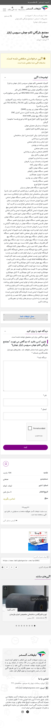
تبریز (33, 599)
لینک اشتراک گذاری (40, 557)
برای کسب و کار (38, 15)
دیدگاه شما (42, 357)
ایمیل (44, 409)
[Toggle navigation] (4, 10)
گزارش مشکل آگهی (9, 520)
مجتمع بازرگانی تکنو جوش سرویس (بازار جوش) (28, 34)
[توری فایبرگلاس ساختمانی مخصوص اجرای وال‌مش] (25, 599)
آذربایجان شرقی (40, 599)
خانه (46, 15)
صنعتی (37, 19)
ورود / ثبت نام (43, 2)
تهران (45, 39)
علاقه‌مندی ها (32, 2)
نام (45, 395)
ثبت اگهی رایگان (12, 9)
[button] (25, 77)
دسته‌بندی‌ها (22, 9)
